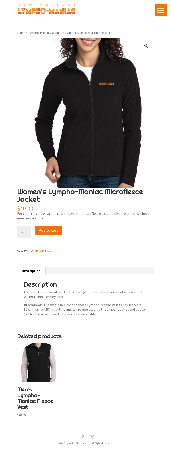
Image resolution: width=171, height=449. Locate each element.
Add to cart (48, 230)
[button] (146, 46)
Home (21, 33)
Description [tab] (31, 270)
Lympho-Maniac (38, 33)
